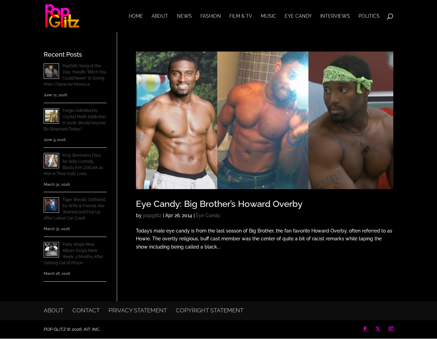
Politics (369, 16)
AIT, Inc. (91, 329)
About (160, 16)
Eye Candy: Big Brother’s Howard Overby (219, 204)
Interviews (335, 16)
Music (268, 16)
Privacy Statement (138, 310)
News (184, 16)
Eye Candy (298, 16)
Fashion (210, 16)
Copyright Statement (209, 310)
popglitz (152, 215)
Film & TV (240, 16)
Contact (86, 310)
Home (136, 16)
